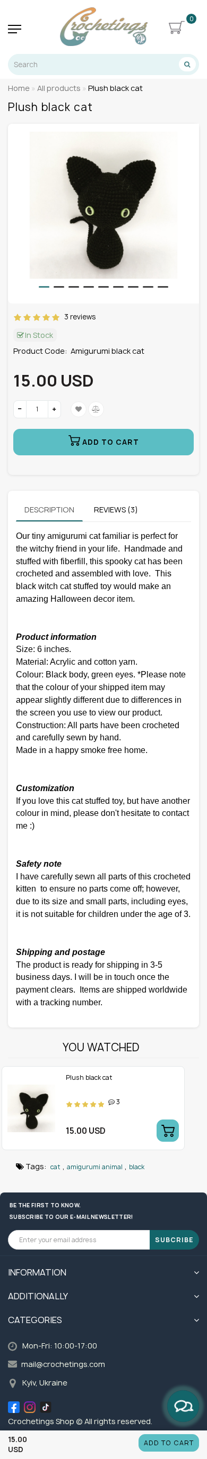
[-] (20, 409)
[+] (54, 409)
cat (55, 1166)
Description (49, 509)
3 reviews (78, 317)
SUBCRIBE (174, 1239)
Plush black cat (89, 1077)
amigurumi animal (95, 1166)
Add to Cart (169, 1442)
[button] (44, 287)
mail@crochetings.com (63, 1364)
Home (19, 88)
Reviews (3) (116, 509)
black (136, 1166)
